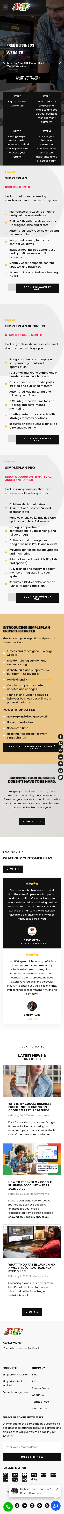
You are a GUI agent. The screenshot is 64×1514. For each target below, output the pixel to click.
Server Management (16, 1392)
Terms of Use (40, 1401)
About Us (38, 1395)
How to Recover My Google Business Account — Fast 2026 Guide (30, 1185)
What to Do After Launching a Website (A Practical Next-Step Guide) (31, 1268)
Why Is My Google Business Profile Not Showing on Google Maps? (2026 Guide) (30, 1107)
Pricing (36, 1381)
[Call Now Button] (8, 1506)
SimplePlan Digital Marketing (14, 1383)
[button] (5, 7)
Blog (35, 1374)
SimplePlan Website (15, 1374)
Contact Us (39, 1408)
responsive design (40, 679)
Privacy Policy (40, 1388)
